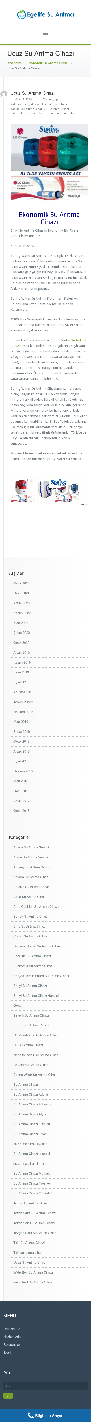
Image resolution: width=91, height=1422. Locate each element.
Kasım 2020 (22, 612)
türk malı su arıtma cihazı (28, 113)
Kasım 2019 (22, 662)
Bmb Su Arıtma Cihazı (29, 926)
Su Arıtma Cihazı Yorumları (32, 1193)
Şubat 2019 (21, 731)
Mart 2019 (20, 721)
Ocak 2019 (21, 741)
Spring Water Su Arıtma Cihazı (35, 1074)
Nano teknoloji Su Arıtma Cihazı (36, 1054)
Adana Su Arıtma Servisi (31, 847)
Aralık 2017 (21, 800)
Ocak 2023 (21, 583)
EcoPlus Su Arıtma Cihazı (32, 955)
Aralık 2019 (21, 652)
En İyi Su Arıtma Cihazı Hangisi (36, 995)
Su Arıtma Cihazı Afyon (30, 1114)
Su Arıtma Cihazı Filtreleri (31, 1124)
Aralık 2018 (21, 751)
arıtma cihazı (19, 104)
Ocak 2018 (21, 790)
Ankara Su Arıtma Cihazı (31, 876)
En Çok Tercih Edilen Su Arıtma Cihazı (41, 975)
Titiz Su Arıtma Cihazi (29, 1242)
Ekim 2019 (21, 672)
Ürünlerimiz (11, 1328)
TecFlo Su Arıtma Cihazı (30, 1203)
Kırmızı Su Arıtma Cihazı (31, 1025)
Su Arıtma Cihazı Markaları (32, 1173)
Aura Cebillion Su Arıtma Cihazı (36, 906)
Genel (17, 1005)
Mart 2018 (20, 780)
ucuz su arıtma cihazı (63, 113)
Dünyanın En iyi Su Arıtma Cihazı (37, 946)
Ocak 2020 (21, 642)
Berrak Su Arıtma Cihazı (30, 916)
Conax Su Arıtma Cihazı (30, 936)
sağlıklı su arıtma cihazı (27, 109)
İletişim (8, 1352)
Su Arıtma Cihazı (57, 109)
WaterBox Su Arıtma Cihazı (33, 1272)
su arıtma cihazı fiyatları (30, 1143)
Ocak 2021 (21, 593)
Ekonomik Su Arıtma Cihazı (47, 63)
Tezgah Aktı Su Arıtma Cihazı (34, 1212)
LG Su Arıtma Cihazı (28, 1044)
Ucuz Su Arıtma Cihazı (29, 1262)
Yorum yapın (51, 99)
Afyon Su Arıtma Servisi (30, 857)
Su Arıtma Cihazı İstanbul (31, 1153)
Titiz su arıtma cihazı (28, 1252)
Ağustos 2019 (23, 691)
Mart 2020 (20, 622)
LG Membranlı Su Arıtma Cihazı (36, 1035)
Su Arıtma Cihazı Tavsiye (31, 1183)
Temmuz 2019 (23, 701)
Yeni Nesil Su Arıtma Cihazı (33, 1282)
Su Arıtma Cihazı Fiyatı (29, 1133)
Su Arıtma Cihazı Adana (30, 1094)
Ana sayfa (14, 63)
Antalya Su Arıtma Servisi (31, 886)
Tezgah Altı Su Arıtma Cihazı (34, 1222)
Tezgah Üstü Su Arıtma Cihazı (35, 1232)
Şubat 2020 (21, 632)
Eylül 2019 (20, 682)
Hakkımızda (12, 1336)
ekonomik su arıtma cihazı (49, 104)
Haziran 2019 (23, 711)
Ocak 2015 (21, 810)
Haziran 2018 (23, 771)
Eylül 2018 (20, 761)
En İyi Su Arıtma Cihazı (30, 985)
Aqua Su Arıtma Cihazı (29, 896)
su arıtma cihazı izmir (28, 1163)
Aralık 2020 (21, 603)
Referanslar (11, 1344)
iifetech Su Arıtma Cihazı (31, 1015)
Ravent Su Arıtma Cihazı (31, 1064)
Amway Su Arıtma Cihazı (31, 867)
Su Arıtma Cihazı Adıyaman (33, 1104)
